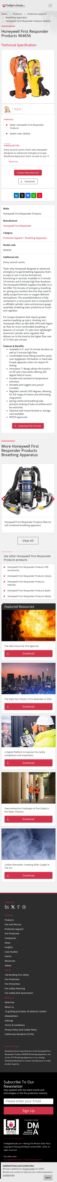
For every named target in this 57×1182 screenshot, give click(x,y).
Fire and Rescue (13, 924)
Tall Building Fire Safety (17, 974)
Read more (13, 161)
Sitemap (9, 1020)
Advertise (9, 1002)
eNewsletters (11, 1016)
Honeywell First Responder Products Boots (28, 590)
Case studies (11, 951)
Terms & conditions (15, 1025)
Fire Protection (12, 933)
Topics (8, 970)
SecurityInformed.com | (14, 1159)
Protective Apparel (14, 929)
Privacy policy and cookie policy (21, 1029)
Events (8, 956)
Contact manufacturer (28, 172)
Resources (10, 960)
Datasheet (30, 181)
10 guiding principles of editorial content (25, 1011)
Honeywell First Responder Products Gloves (29, 575)
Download (28, 653)
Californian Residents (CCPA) (19, 1034)
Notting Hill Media (21, 1146)
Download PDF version (29, 425)
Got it (47, 1177)
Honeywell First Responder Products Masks (29, 596)
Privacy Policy (29, 1169)
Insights (9, 947)
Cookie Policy (9, 1175)
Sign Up (28, 1110)
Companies (10, 938)
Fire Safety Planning (15, 988)
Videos (8, 965)
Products (9, 919)
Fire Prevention (12, 983)
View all (27, 541)
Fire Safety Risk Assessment (19, 992)
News (7, 942)
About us (9, 1006)
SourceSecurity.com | (33, 1159)
